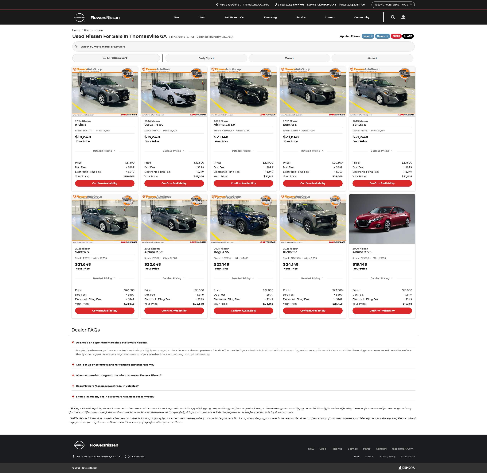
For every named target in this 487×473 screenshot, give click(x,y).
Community (361, 17)
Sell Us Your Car (235, 17)
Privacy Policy (387, 456)
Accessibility (408, 456)
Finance (337, 448)
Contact (330, 17)
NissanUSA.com (402, 448)
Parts (367, 448)
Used (202, 17)
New (176, 17)
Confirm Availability (104, 183)
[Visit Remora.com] (407, 468)
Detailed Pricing (102, 150)
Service (301, 17)
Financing (270, 17)
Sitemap (369, 456)
